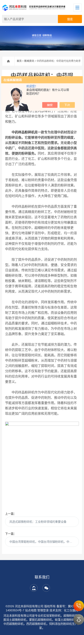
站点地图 (30, 610)
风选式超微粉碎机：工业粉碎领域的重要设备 (37, 521)
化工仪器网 (71, 610)
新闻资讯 (29, 61)
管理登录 (43, 610)
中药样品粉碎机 (23, 132)
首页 (19, 61)
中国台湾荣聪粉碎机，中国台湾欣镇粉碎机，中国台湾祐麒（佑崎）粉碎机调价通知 (44, 541)
